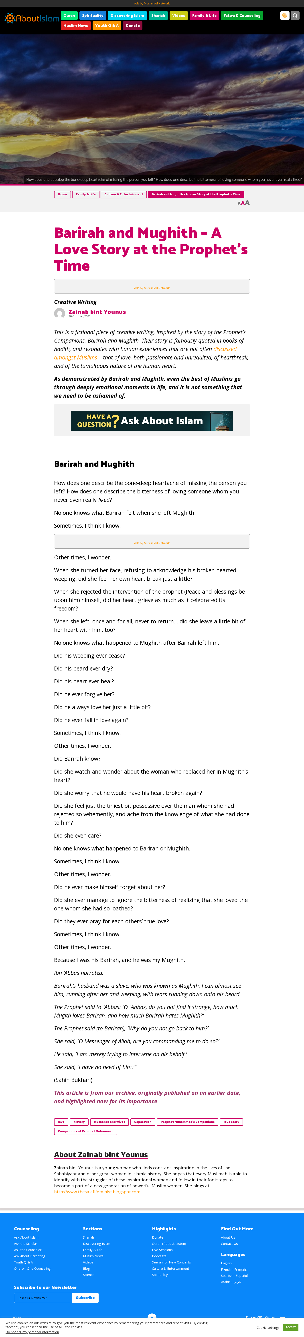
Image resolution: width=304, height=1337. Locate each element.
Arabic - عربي (231, 1281)
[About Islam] (31, 19)
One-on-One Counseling (32, 1268)
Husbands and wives (109, 1122)
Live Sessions (162, 1249)
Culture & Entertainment (123, 194)
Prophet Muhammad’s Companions (188, 1122)
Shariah (158, 16)
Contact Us (229, 1243)
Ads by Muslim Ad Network (152, 3)
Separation (143, 1122)
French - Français (234, 1269)
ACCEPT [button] (291, 1327)
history (79, 1122)
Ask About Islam (26, 1237)
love (61, 1122)
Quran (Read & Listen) (169, 1243)
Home (62, 194)
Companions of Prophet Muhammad (85, 1131)
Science (88, 1274)
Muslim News (75, 26)
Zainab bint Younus (97, 311)
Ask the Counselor (28, 1249)
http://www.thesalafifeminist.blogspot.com (97, 1192)
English (226, 1263)
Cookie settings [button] (268, 1327)
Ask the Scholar (25, 1243)
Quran (69, 16)
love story (231, 1122)
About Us (228, 1237)
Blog (86, 1268)
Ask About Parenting (29, 1256)
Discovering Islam (127, 16)
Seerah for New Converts (171, 1262)
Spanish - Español (234, 1275)
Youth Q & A (107, 26)
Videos (178, 16)
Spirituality (92, 16)
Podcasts (159, 1256)
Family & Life (204, 16)
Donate (133, 26)
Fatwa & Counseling (242, 16)
